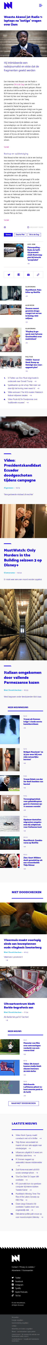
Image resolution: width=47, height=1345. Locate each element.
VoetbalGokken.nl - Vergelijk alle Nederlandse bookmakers (25, 1340)
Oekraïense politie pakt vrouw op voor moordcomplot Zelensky (29, 1216)
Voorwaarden (27, 1270)
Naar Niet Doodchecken (23, 1103)
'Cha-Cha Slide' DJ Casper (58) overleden (27, 1178)
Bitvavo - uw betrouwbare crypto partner (23, 1331)
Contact (15, 1267)
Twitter (18, 1278)
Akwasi (8, 234)
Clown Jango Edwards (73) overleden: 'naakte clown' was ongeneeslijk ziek (27, 1207)
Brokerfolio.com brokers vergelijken (22, 1329)
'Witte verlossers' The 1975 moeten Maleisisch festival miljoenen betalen (25, 394)
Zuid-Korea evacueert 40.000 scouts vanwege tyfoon (27, 1171)
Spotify (18, 1288)
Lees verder (4, 323)
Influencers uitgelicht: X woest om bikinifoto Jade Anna (29, 1154)
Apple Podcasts (21, 1292)
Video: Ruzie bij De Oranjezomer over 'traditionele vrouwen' (22, 401)
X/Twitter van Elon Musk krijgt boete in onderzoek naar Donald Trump (23, 380)
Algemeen (29, 305)
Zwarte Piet (20, 234)
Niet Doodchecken (13, 690)
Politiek (29, 357)
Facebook (19, 1281)
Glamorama (30, 287)
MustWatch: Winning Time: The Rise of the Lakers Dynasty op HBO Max (28, 1197)
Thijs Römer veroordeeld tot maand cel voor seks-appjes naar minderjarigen (29, 1145)
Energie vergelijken (17, 1320)
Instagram (19, 1285)
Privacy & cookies (27, 1267)
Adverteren (16, 1270)
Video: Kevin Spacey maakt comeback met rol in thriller (26, 1137)
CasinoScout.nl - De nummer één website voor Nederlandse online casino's (26, 1335)
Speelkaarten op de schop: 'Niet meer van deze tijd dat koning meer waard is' (24, 387)
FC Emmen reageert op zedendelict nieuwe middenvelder (29, 1161)
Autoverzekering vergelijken (20, 1323)
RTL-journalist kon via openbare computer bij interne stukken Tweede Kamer (28, 1187)
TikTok (18, 1295)
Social (6, 147)
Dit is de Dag (18, 84)
